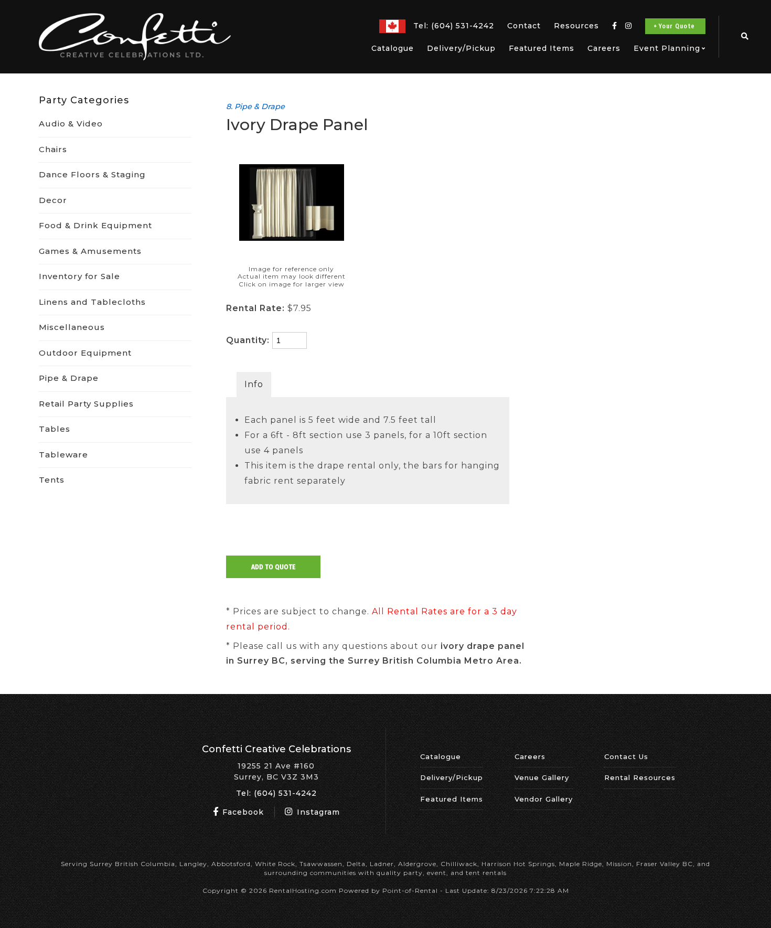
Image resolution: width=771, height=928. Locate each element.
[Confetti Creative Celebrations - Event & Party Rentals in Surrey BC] (135, 57)
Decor (53, 200)
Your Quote (677, 26)
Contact (524, 25)
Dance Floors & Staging (92, 174)
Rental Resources (640, 777)
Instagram (317, 812)
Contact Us (626, 756)
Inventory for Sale (79, 276)
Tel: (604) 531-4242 (276, 793)
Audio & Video (71, 124)
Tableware (63, 455)
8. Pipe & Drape (255, 106)
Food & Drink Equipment (95, 225)
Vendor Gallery (544, 799)
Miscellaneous (72, 327)
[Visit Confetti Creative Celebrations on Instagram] (628, 26)
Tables (54, 429)
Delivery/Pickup (461, 48)
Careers (603, 48)
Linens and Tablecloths (92, 302)
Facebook (242, 812)
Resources (576, 25)
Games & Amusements (90, 251)
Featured (541, 48)
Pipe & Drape (69, 378)
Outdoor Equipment (85, 353)
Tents (52, 480)
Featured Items (451, 799)
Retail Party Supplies (86, 404)
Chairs (53, 149)
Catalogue (392, 48)
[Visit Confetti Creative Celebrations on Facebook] (614, 26)
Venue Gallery (542, 777)
